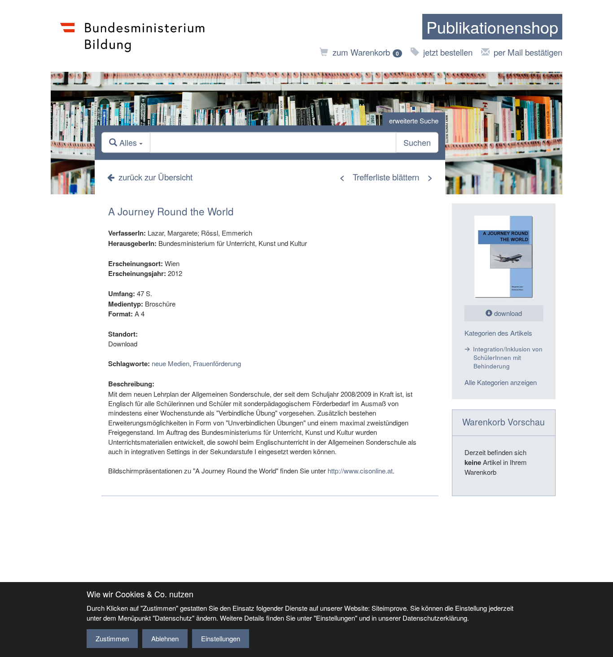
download (507, 313)
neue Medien (170, 363)
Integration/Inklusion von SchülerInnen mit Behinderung (508, 358)
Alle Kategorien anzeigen (500, 382)
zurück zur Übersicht (155, 177)
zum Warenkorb (366, 52)
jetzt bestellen (448, 52)
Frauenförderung (217, 363)
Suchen (417, 143)
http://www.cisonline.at (360, 470)
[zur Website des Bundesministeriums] (133, 35)
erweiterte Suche (413, 120)
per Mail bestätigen (528, 52)
